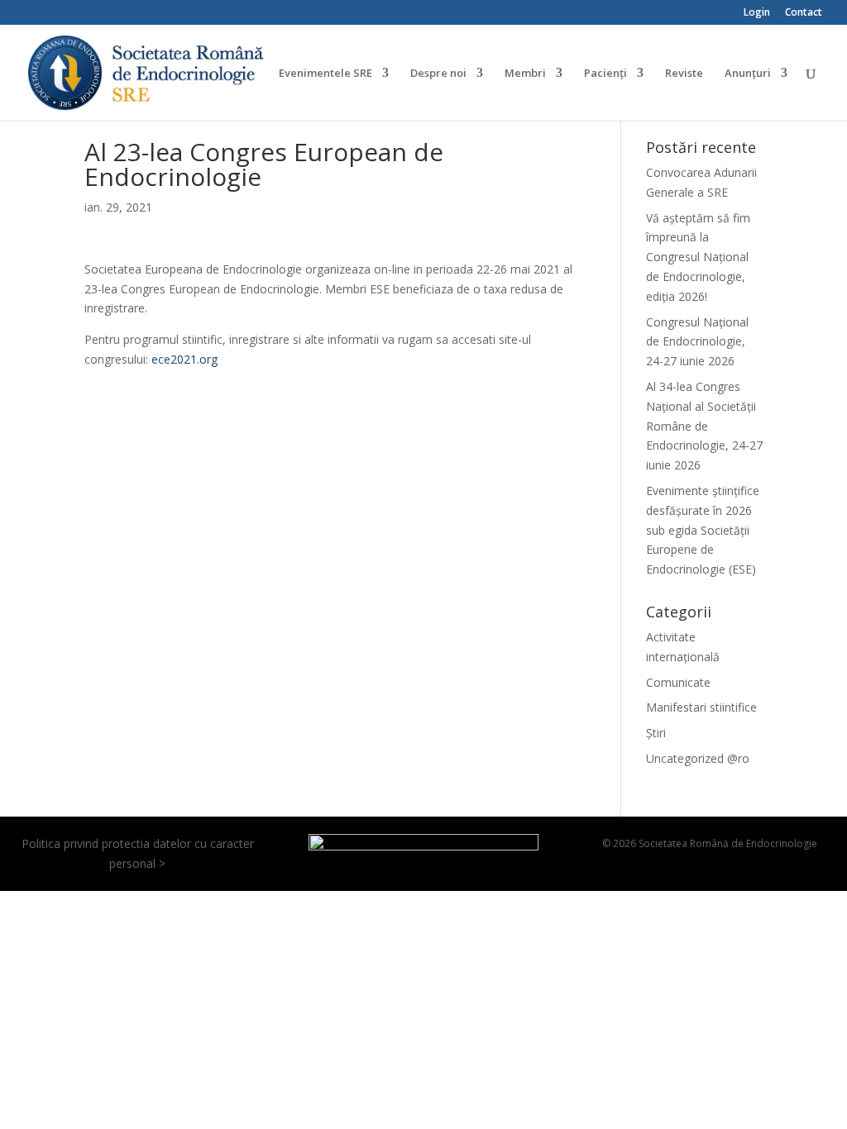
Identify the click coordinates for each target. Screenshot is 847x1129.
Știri (656, 733)
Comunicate (678, 682)
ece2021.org (184, 359)
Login (757, 13)
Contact (803, 13)
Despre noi (438, 73)
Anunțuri (748, 73)
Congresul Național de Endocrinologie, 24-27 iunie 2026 (697, 341)
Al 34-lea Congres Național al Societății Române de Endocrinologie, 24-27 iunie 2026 (704, 426)
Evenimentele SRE (325, 73)
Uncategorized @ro (697, 758)
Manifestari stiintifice (701, 707)
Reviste (684, 73)
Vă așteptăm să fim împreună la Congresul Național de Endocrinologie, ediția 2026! (698, 257)
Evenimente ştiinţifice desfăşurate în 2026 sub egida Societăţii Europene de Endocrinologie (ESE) (702, 530)
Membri (525, 73)
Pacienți (605, 73)
